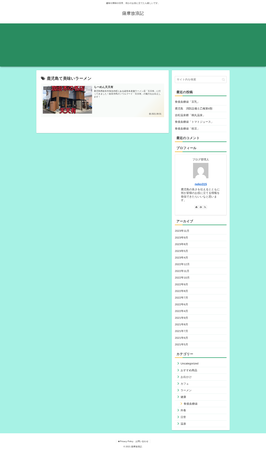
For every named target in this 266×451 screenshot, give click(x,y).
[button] (223, 79)
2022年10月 (182, 277)
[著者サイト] (196, 207)
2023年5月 (181, 251)
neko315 (201, 184)
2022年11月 (182, 271)
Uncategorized (189, 363)
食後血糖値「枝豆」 (187, 128)
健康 (183, 396)
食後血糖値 (190, 403)
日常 (183, 417)
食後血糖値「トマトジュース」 (194, 121)
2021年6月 (181, 337)
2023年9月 (181, 237)
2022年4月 (181, 311)
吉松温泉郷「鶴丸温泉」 (190, 115)
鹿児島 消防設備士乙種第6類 (193, 108)
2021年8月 (181, 324)
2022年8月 (181, 291)
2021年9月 (181, 317)
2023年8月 (181, 244)
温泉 (183, 423)
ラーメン (186, 390)
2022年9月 (181, 284)
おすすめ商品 (189, 370)
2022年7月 (181, 297)
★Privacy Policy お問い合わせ (133, 441)
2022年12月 (182, 264)
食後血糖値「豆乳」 (187, 101)
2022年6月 (181, 304)
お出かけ (186, 376)
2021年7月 (181, 331)
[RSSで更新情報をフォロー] (205, 207)
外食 (183, 410)
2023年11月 (182, 230)
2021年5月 (181, 344)
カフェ (185, 383)
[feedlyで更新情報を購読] (201, 207)
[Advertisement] (133, 45)
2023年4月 (181, 257)
